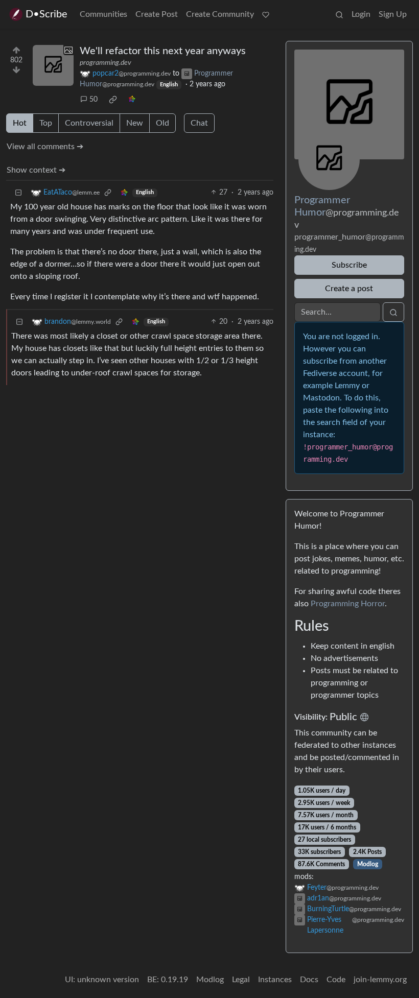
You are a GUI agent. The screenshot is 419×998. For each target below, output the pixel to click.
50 (93, 99)
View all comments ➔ (45, 146)
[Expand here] (53, 65)
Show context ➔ (36, 170)
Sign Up (393, 14)
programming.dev (105, 62)
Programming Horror (348, 604)
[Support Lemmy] (265, 14)
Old (162, 123)
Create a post (349, 288)
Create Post (156, 14)
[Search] (339, 14)
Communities (103, 14)
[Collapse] (18, 193)
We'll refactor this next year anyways (163, 51)
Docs (309, 980)
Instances (275, 980)
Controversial (89, 123)
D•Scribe (46, 14)
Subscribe (349, 265)
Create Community (220, 14)
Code (336, 980)
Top (45, 123)
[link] (113, 99)
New (134, 123)
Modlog (367, 864)
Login (361, 14)
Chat (199, 123)
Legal (241, 980)
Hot (20, 123)
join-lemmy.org (380, 980)
